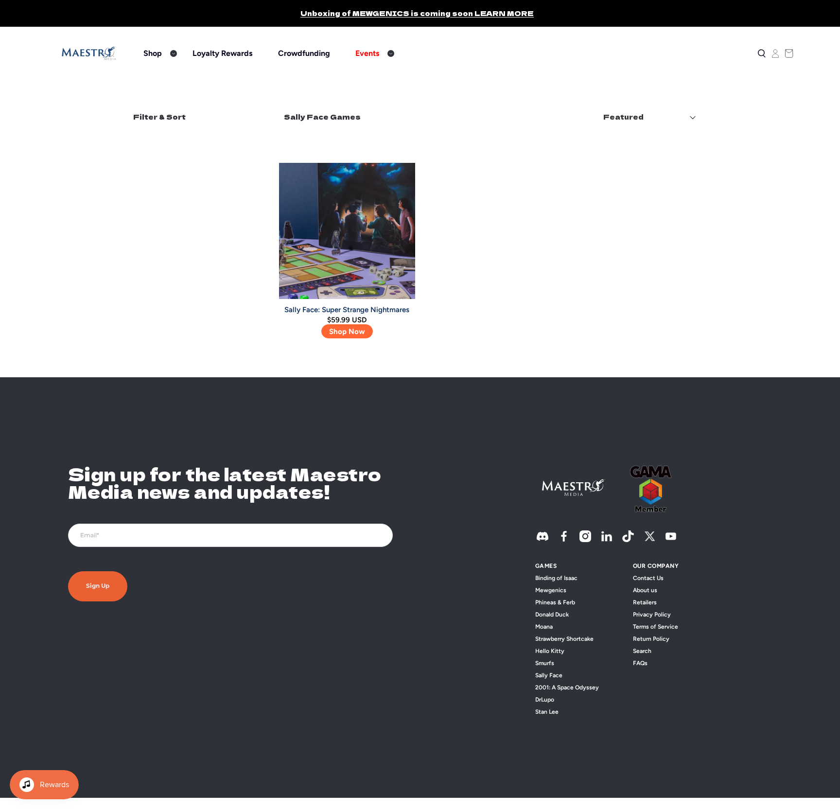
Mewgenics (550, 590)
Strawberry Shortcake (564, 638)
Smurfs (544, 663)
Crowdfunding (304, 53)
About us (645, 590)
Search (642, 651)
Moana (544, 626)
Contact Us (648, 578)
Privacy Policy (652, 614)
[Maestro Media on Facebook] (564, 540)
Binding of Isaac (556, 578)
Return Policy (651, 638)
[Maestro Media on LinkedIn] (606, 540)
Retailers (645, 602)
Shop (152, 53)
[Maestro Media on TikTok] (628, 540)
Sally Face (548, 675)
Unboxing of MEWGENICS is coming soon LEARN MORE (417, 13)
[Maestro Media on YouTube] (671, 540)
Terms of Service (655, 626)
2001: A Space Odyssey (567, 687)
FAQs (640, 663)
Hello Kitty (549, 651)
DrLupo (544, 699)
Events (367, 53)
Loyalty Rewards (222, 53)
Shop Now (347, 331)
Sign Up (97, 586)
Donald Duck (552, 614)
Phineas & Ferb (555, 602)
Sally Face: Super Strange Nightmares (346, 309)
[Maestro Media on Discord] (542, 540)
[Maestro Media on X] (649, 540)
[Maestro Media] (88, 53)
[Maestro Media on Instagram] (585, 540)
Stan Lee (547, 711)
